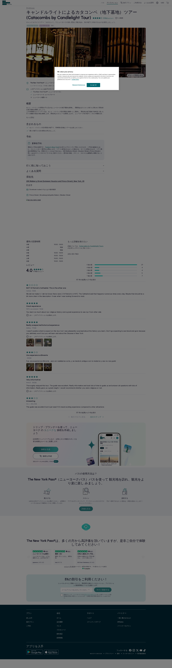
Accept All (93, 85)
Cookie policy (75, 79)
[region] (86, 78)
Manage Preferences (78, 85)
